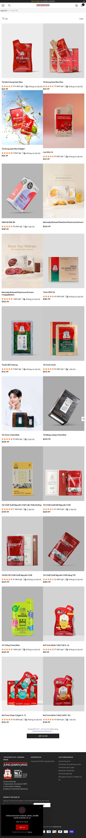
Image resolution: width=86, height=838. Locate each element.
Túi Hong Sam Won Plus (53, 82)
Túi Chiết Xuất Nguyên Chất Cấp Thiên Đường (21, 505)
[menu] (3, 5)
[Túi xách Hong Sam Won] (22, 50)
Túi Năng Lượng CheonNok (54, 435)
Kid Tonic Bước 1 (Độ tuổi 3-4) (56, 645)
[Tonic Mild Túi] (63, 261)
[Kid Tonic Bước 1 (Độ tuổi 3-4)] (63, 613)
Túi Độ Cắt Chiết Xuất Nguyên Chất (17, 575)
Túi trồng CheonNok (11, 645)
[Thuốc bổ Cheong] (22, 333)
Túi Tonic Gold (49, 365)
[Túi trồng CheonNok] (22, 613)
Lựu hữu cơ (48, 152)
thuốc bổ (14, 10)
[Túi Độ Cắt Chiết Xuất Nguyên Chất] (22, 543)
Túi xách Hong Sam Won (12, 82)
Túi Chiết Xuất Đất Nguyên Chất (57, 505)
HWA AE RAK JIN (8, 222)
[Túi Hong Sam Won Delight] (22, 117)
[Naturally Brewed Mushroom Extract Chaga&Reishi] (22, 261)
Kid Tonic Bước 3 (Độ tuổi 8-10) (56, 715)
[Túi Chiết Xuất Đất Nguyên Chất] (63, 473)
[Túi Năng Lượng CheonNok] (63, 403)
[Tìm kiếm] (9, 5)
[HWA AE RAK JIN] (22, 191)
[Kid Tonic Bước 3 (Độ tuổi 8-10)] (63, 684)
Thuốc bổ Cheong (10, 365)
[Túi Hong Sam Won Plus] (63, 50)
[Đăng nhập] (76, 5)
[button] (84, 419)
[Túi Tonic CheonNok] (22, 403)
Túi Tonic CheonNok (10, 435)
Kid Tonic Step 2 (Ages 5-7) (14, 715)
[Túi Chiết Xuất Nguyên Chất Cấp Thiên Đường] (22, 473)
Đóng (84, 1)
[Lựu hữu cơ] (63, 121)
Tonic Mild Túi (49, 292)
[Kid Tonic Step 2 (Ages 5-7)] (22, 684)
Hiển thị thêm (43, 736)
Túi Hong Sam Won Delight (13, 149)
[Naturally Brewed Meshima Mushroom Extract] (63, 191)
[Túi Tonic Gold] (63, 333)
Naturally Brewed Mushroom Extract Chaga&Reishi (18, 293)
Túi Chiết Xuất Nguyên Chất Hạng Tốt (59, 575)
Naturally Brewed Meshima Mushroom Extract (63, 222)
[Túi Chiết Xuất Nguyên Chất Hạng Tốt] (63, 543)
